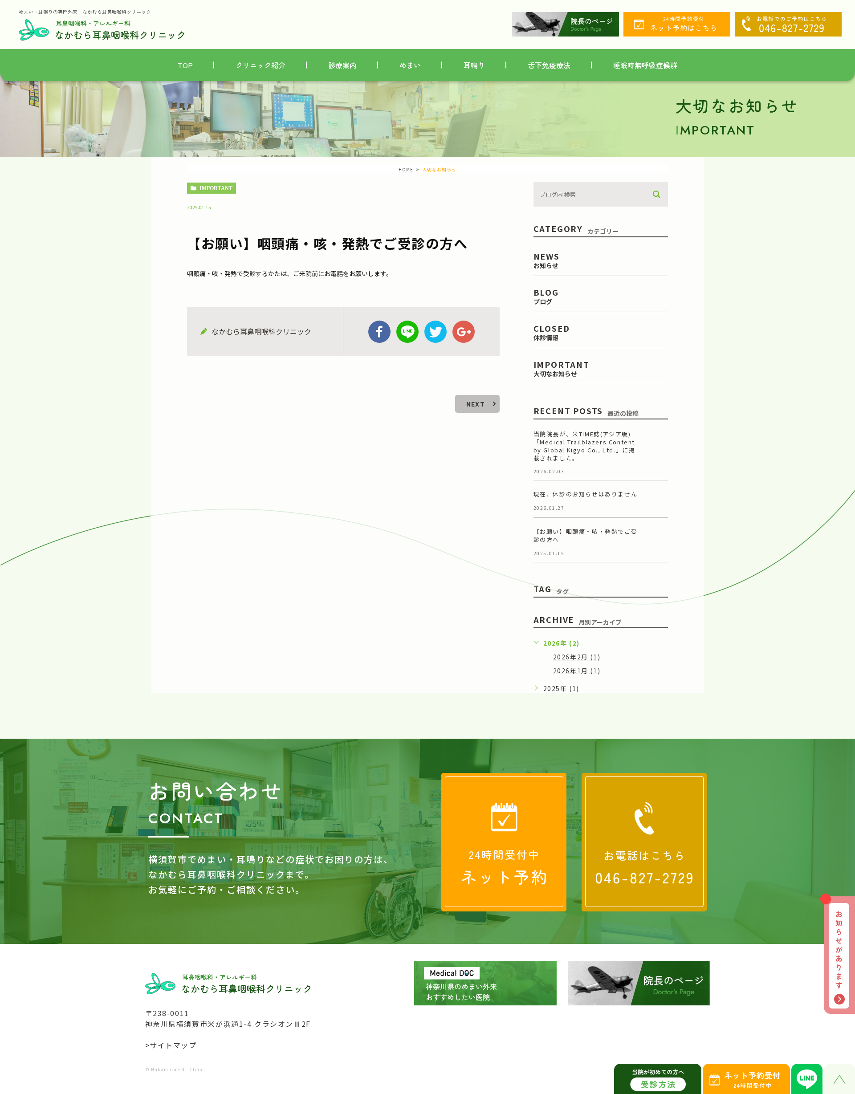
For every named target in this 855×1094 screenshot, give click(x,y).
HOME (406, 169)
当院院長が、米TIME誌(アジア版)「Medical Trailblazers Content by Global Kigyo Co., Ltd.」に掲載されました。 (584, 446)
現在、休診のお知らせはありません (585, 494)
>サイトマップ (171, 1045)
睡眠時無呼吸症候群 (645, 65)
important (216, 188)
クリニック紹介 (260, 65)
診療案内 (342, 65)
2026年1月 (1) (577, 670)
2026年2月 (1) (577, 656)
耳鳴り (474, 65)
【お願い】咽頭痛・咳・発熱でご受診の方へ (585, 535)
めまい (410, 65)
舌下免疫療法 (549, 65)
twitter (435, 332)
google (463, 332)
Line (407, 332)
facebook (379, 332)
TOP (185, 65)
